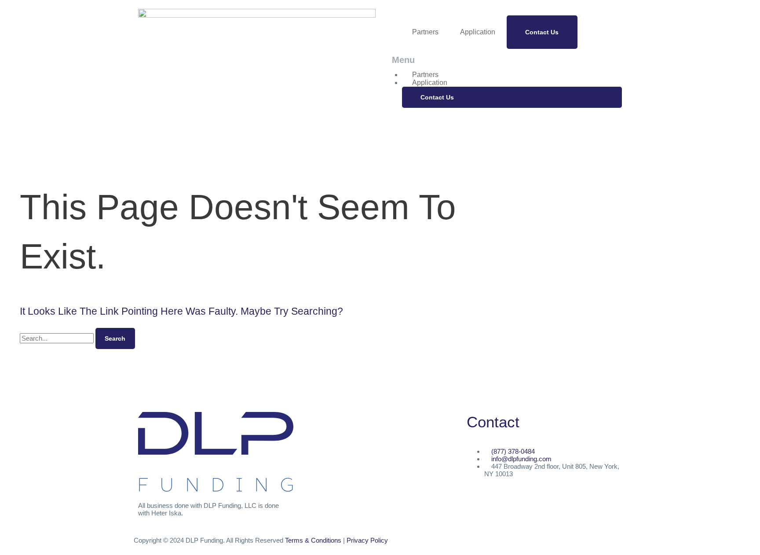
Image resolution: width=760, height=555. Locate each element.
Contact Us (542, 32)
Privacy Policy (367, 540)
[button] (503, 59)
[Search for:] (57, 338)
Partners (425, 32)
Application (477, 32)
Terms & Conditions (313, 540)
